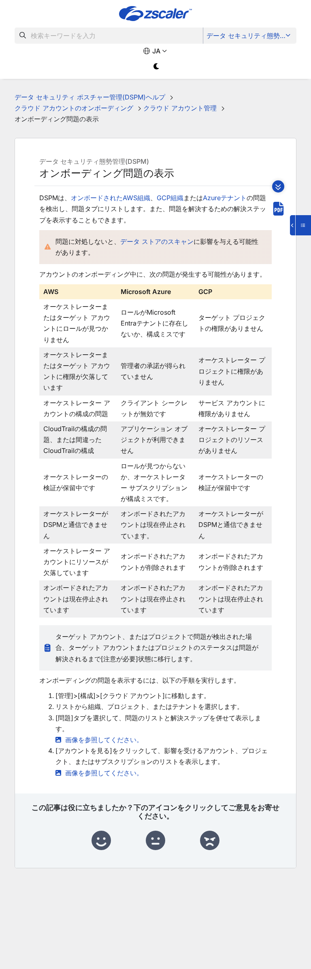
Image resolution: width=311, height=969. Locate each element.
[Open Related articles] (300, 225)
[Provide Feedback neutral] (155, 840)
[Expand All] (278, 186)
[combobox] (109, 36)
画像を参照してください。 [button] (104, 740)
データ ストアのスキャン (157, 241)
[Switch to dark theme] (156, 66)
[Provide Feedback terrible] (209, 840)
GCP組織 (170, 198)
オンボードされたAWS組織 (110, 198)
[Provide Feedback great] (101, 840)
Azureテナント (225, 198)
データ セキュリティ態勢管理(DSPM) (250, 36)
